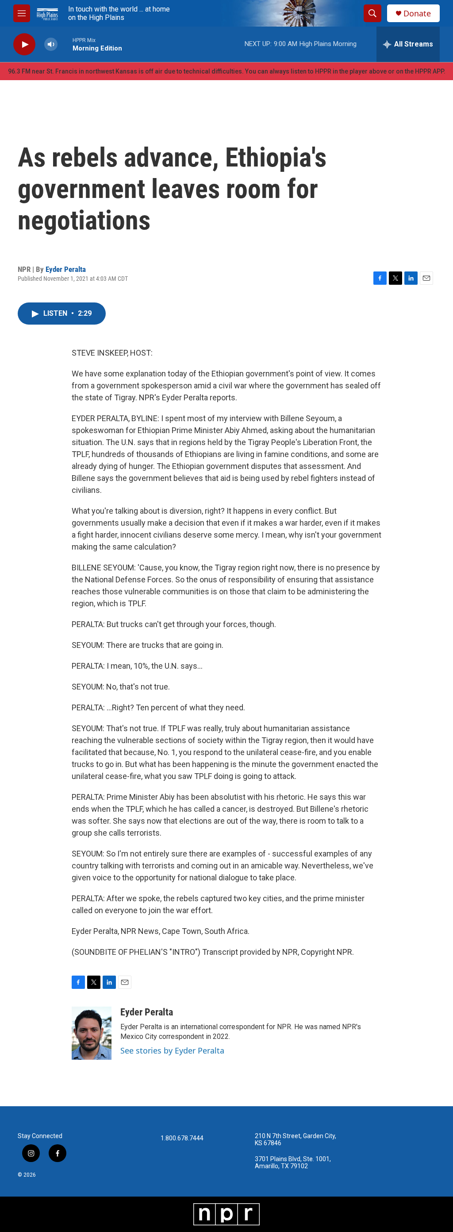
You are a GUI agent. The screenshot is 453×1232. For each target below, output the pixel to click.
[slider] (65, 44)
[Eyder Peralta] (91, 1033)
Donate (417, 13)
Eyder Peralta (66, 269)
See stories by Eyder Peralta (172, 1050)
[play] (24, 44)
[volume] (50, 44)
